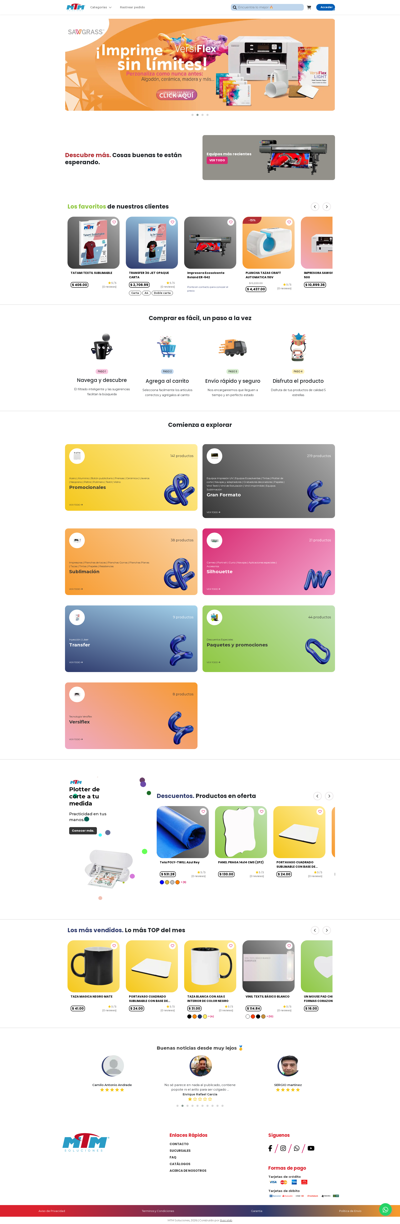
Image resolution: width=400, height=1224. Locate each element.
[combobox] (267, 7)
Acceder (327, 7)
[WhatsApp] (296, 1149)
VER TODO (217, 160)
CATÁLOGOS (180, 1164)
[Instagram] (283, 1149)
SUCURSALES (180, 1150)
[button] (192, 115)
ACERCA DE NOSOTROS (188, 1170)
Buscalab (226, 1220)
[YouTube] (311, 1149)
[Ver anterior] (315, 206)
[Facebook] (270, 1149)
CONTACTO (179, 1144)
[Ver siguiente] (326, 206)
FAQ (173, 1157)
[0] (311, 7)
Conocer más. (83, 831)
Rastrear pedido (132, 7)
